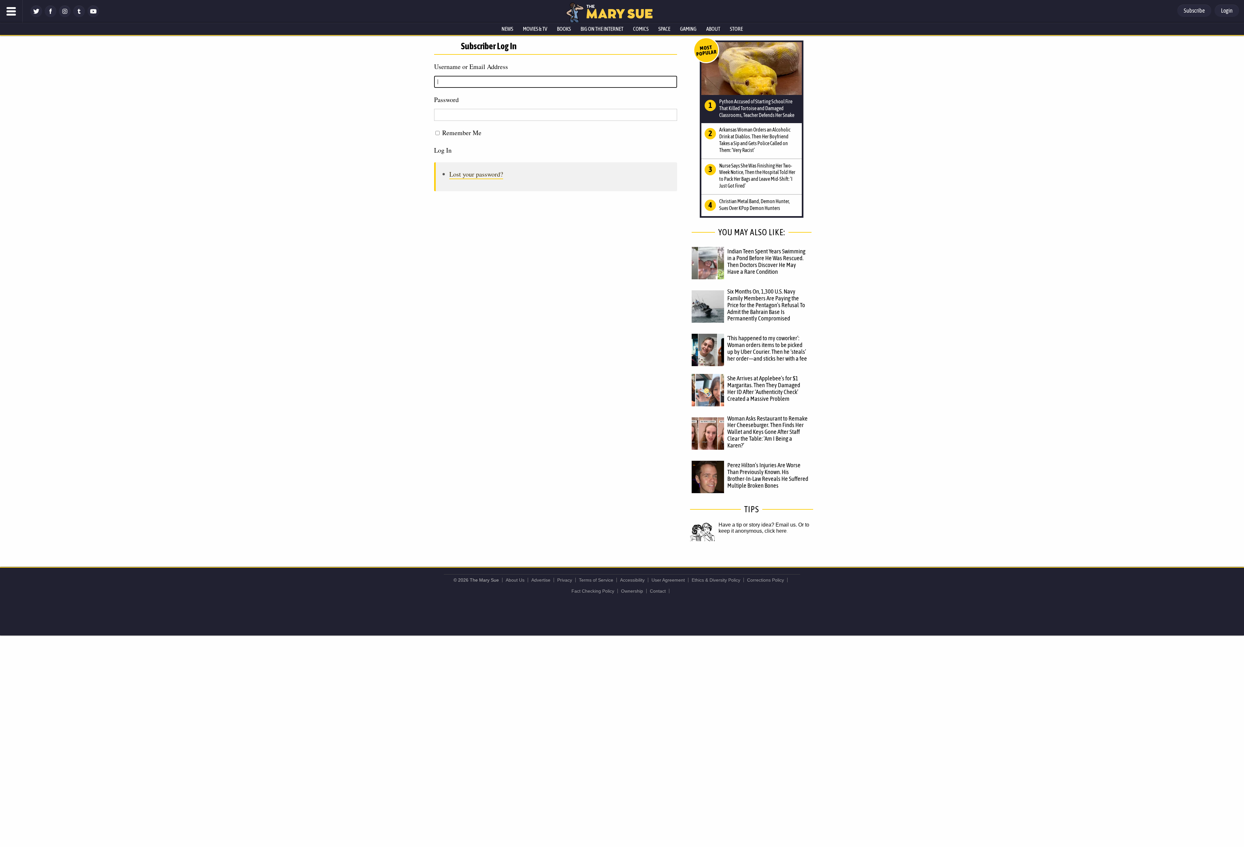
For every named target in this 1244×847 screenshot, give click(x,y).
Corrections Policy (765, 580)
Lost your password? (476, 174)
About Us (515, 580)
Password (446, 99)
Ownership (632, 591)
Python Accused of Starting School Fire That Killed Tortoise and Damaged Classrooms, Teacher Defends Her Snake (756, 108)
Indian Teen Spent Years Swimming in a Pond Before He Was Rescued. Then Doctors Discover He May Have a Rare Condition (766, 261)
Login (1227, 10)
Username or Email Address (471, 66)
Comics (641, 29)
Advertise (540, 580)
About (713, 29)
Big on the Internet (602, 29)
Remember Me (461, 132)
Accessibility (632, 580)
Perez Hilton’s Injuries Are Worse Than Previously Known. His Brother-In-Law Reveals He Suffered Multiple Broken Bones (767, 475)
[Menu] (11, 11)
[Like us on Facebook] (50, 15)
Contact (658, 591)
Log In (443, 150)
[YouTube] (93, 15)
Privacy (564, 580)
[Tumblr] (79, 15)
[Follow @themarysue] (36, 15)
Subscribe (1194, 10)
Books (564, 29)
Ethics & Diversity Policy (716, 580)
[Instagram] (65, 15)
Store (736, 29)
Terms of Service (596, 580)
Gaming (688, 29)
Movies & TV (535, 29)
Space (664, 29)
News (507, 29)
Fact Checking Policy (592, 591)
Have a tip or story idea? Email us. (758, 525)
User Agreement (668, 580)
